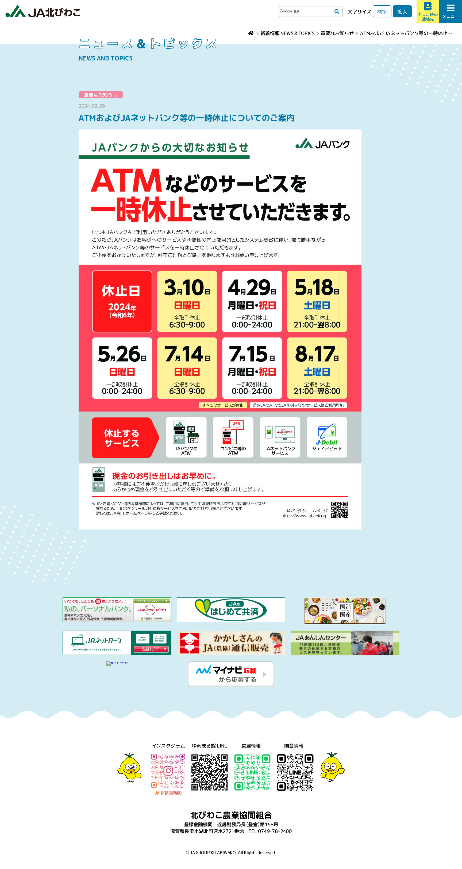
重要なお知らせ (100, 94)
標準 (382, 11)
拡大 (402, 11)
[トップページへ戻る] (251, 33)
